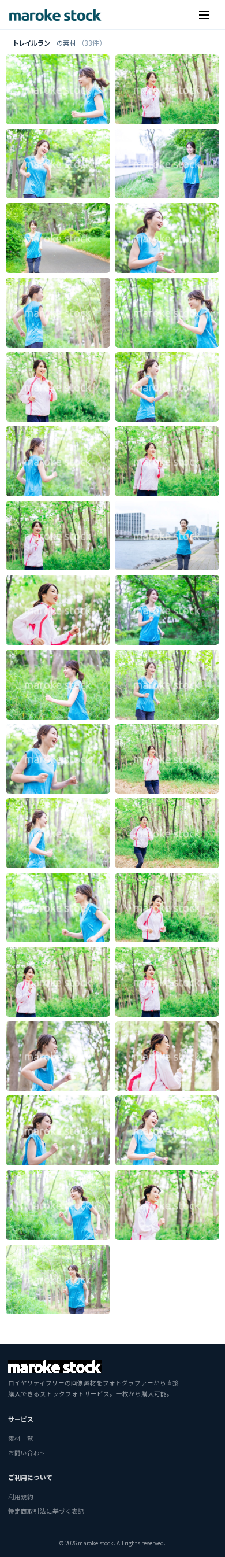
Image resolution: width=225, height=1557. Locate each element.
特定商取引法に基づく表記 (46, 1511)
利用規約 (20, 1496)
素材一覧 (20, 1438)
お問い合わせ (27, 1452)
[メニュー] (204, 15)
